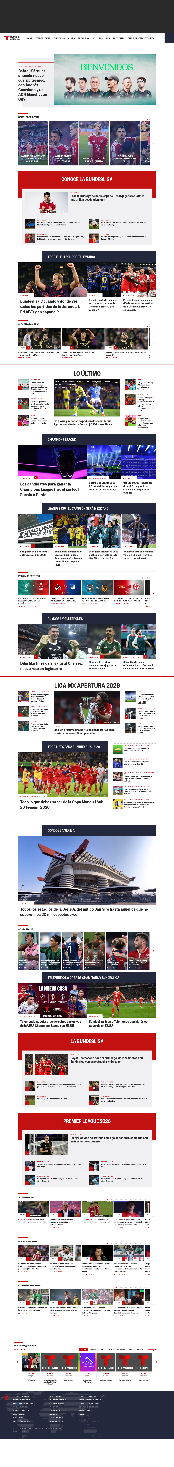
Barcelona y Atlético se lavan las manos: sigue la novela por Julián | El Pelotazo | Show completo (128, 1222)
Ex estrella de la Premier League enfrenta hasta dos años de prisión (58, 1179)
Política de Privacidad (21, 1400)
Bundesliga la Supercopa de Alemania (52, 1098)
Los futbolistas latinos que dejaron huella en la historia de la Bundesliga (124, 1099)
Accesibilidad (18, 1417)
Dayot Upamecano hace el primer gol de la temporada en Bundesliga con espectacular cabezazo (106, 1059)
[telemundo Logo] (6, 1398)
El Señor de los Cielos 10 (58, 1410)
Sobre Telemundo (19, 1414)
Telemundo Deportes (55, 1421)
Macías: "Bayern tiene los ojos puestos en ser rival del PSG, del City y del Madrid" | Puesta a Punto (123, 1085)
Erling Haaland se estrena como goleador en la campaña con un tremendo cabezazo (109, 1139)
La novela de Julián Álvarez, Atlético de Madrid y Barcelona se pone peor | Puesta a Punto (32, 1266)
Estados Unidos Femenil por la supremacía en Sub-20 (136, 762)
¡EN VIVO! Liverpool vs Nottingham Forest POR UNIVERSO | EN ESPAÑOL (32, 601)
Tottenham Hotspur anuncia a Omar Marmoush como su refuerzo (60, 1165)
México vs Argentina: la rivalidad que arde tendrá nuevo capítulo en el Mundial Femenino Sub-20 (139, 804)
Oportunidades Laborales (57, 1403)
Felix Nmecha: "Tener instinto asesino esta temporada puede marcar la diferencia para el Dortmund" (59, 1085)
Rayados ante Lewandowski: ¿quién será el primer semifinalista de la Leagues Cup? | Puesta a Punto (128, 1267)
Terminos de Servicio (20, 1410)
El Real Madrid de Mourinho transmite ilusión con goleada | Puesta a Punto (63, 1266)
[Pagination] (147, 119)
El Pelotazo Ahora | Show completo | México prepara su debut (32, 1308)
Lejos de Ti (53, 1414)
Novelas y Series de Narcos (89, 1407)
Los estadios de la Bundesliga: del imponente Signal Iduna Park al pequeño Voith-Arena (58, 223)
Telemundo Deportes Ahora (141, 38)
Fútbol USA (83, 38)
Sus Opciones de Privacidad (27, 1403)
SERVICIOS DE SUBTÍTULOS (57, 1400)
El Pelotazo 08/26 (95, 1219)
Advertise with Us (55, 1396)
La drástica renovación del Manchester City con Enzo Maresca (123, 1165)
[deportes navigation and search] (169, 38)
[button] (87, 397)
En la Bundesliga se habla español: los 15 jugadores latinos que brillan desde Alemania (107, 197)
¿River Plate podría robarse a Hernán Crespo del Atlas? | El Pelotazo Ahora (62, 1222)
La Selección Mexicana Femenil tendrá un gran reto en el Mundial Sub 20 (138, 791)
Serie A (71, 38)
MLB (108, 38)
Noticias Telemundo (55, 1417)
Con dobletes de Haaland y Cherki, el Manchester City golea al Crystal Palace (38, 353)
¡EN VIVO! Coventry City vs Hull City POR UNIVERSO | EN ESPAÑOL (96, 599)
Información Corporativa (22, 1421)
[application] (87, 397)
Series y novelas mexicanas (89, 1403)
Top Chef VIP (53, 1407)
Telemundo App (84, 1414)
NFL (94, 38)
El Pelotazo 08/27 (31, 1219)
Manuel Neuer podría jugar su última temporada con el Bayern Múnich (123, 237)
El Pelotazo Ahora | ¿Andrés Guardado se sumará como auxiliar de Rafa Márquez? (96, 1310)
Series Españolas (85, 1410)
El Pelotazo (119, 38)
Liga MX (29, 38)
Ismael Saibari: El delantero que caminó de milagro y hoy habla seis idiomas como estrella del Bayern (60, 237)
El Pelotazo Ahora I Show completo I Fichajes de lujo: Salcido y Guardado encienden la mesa (128, 1310)
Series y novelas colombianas (90, 1400)
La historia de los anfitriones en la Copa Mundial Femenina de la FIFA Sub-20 (138, 778)
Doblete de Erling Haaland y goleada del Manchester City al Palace (78, 353)
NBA (101, 38)
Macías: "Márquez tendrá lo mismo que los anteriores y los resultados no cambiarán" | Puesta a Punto (96, 1267)
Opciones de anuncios (20, 1396)
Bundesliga (59, 38)
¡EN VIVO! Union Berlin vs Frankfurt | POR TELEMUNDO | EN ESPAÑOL (128, 599)
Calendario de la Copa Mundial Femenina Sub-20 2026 (136, 749)
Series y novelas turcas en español (92, 1396)
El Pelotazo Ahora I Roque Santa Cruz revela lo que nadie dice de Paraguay (63, 1310)
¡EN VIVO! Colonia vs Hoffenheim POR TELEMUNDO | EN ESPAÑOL (63, 599)
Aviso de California (20, 1407)
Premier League (43, 38)
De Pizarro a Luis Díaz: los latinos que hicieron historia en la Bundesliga (123, 223)
